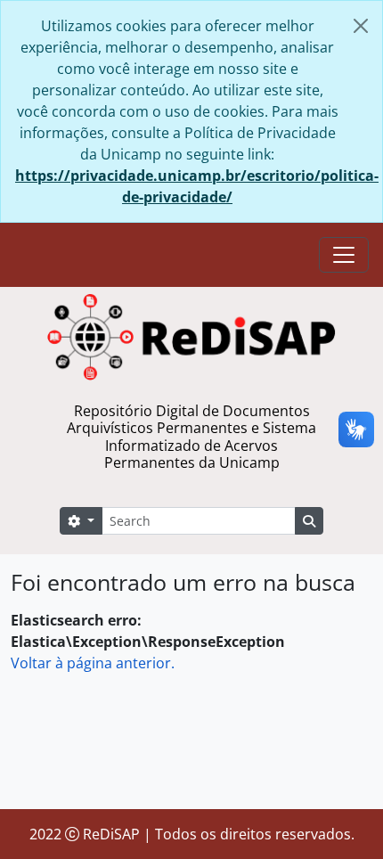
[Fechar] (360, 26)
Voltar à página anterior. (93, 663)
